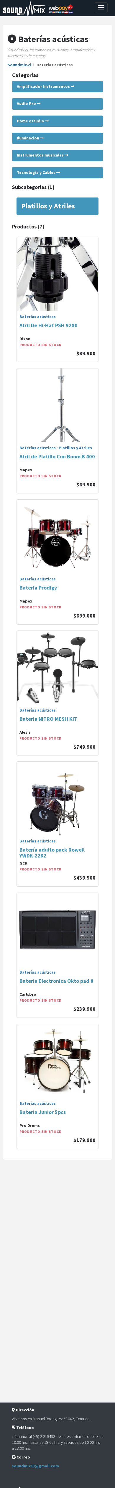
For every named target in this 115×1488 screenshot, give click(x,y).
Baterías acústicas (37, 316)
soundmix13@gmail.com (35, 1466)
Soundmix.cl (19, 65)
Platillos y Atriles (75, 447)
